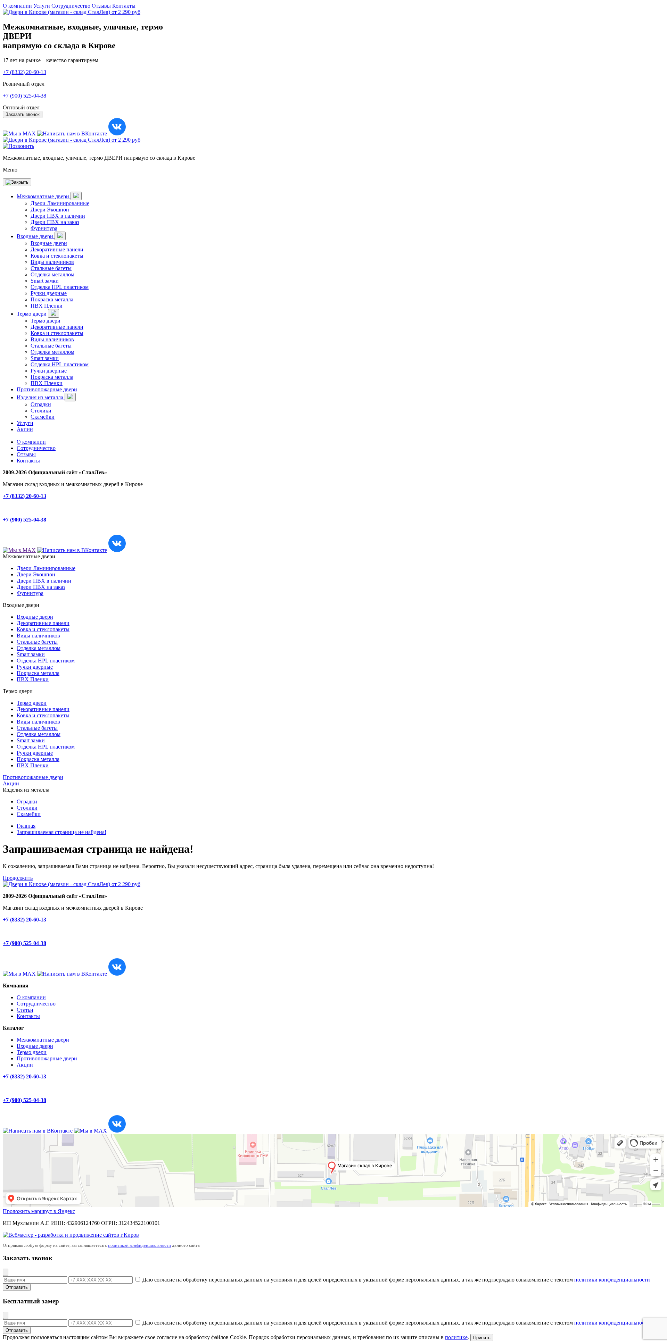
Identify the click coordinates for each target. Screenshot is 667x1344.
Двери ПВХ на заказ (55, 222)
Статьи (25, 1010)
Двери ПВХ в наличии (58, 216)
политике (456, 1337)
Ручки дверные (49, 293)
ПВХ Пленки (47, 306)
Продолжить (18, 878)
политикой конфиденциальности (139, 1245)
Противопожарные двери (47, 389)
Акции (25, 429)
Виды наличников (52, 262)
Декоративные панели (57, 249)
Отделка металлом (52, 274)
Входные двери (36, 236)
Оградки (41, 404)
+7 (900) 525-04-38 (24, 96)
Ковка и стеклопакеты (57, 256)
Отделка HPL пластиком (60, 287)
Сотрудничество (70, 6)
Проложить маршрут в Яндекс (39, 1211)
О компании (17, 6)
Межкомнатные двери (44, 196)
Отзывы (101, 6)
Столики (41, 411)
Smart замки (45, 281)
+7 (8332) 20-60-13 (24, 72)
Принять (482, 1337)
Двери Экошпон (50, 209)
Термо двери (32, 314)
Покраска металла (52, 299)
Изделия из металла (41, 397)
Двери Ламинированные (60, 203)
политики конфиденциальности (612, 1280)
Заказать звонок (23, 114)
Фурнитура (44, 228)
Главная (26, 826)
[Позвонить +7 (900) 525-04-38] (18, 146)
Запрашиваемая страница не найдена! (61, 832)
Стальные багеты (51, 268)
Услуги (41, 6)
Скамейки (43, 417)
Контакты (123, 6)
